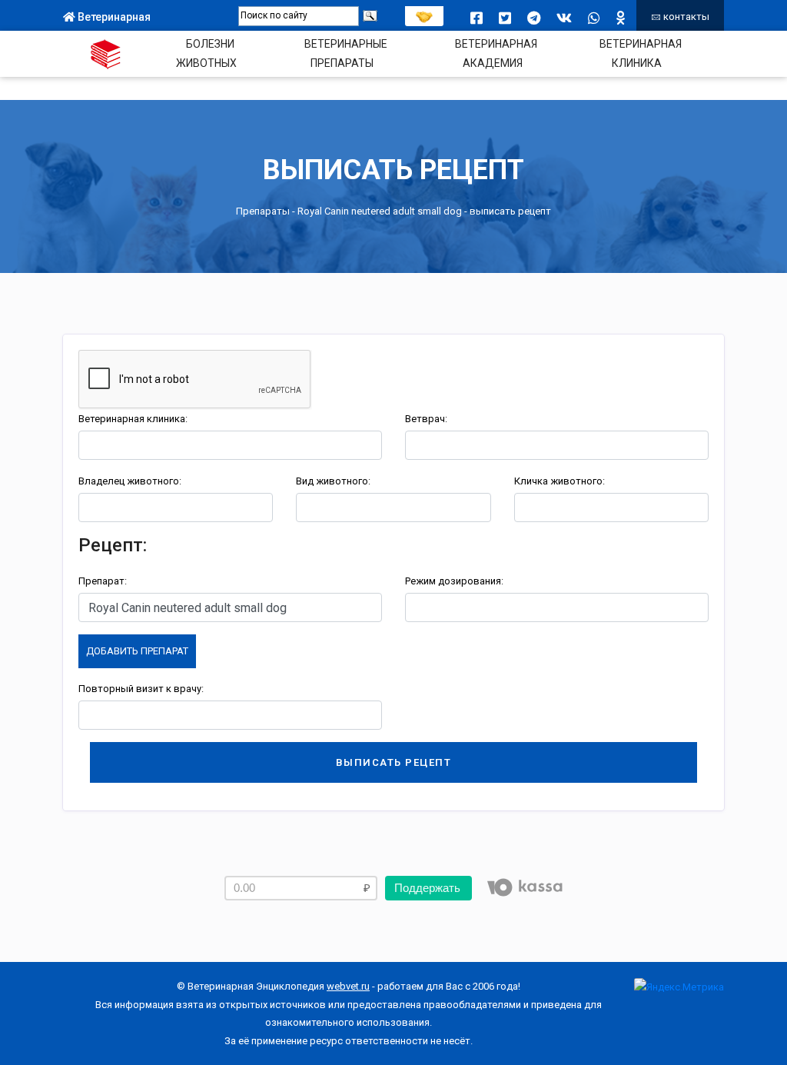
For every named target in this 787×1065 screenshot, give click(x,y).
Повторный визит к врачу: (141, 688)
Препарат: (102, 581)
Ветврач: (426, 418)
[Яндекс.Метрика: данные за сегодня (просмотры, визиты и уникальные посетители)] (679, 987)
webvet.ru (348, 986)
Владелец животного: (129, 481)
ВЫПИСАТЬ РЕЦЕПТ (394, 762)
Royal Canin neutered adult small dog (379, 211)
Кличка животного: (559, 481)
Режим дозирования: (454, 581)
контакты (685, 16)
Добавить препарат (137, 651)
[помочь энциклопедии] (424, 12)
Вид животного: (333, 481)
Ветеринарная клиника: (133, 418)
